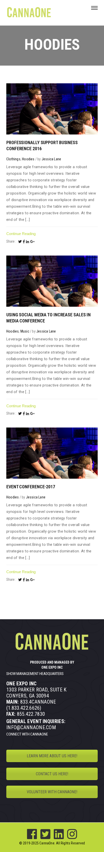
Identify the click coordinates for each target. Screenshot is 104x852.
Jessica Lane (51, 159)
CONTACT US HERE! (52, 773)
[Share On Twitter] (20, 242)
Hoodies (28, 159)
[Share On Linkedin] (27, 242)
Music (24, 331)
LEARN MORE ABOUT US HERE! (52, 755)
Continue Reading (21, 233)
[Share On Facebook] (24, 242)
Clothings (13, 159)
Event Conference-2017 (30, 486)
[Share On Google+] (32, 242)
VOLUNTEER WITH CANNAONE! (52, 791)
